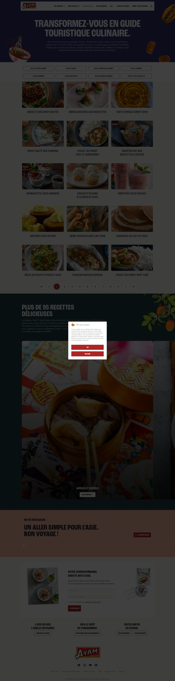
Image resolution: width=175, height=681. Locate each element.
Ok (88, 347)
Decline (87, 354)
